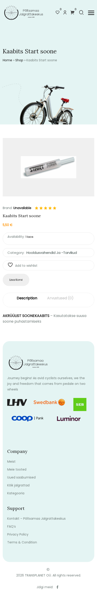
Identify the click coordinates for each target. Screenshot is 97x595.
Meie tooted (16, 469)
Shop (19, 60)
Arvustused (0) (60, 298)
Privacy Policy (17, 534)
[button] (91, 13)
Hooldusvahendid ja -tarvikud (51, 252)
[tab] (27, 300)
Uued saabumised (21, 477)
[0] (57, 13)
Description (27, 298)
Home (7, 60)
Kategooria (15, 493)
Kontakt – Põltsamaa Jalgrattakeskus (36, 518)
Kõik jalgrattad (18, 485)
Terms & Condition (22, 542)
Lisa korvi (16, 280)
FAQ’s (11, 526)
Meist (11, 461)
